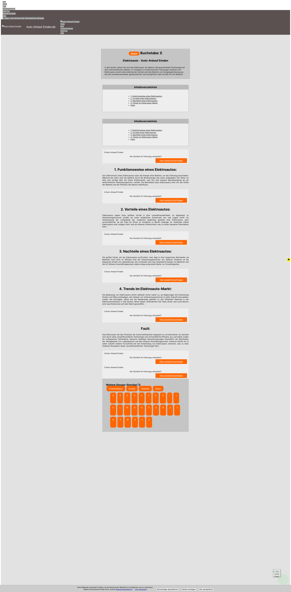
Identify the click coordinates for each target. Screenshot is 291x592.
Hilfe (4, 16)
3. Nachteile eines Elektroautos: (144, 101)
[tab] (145, 87)
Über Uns (6, 11)
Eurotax (132, 388)
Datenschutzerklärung (124, 589)
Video (5, 4)
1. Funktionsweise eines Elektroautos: (146, 96)
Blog (4, 7)
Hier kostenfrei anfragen (171, 160)
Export (158, 388)
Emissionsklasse (116, 388)
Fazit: (132, 105)
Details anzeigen (188, 589)
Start (4, 2)
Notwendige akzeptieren (167, 589)
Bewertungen (9, 13)
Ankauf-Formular (9, 9)
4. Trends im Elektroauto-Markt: (144, 103)
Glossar (40, 18)
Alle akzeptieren (206, 589)
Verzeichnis (31, 18)
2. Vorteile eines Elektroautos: (143, 98)
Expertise (145, 388)
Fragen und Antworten (14, 18)
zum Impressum (141, 589)
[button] (145, 87)
